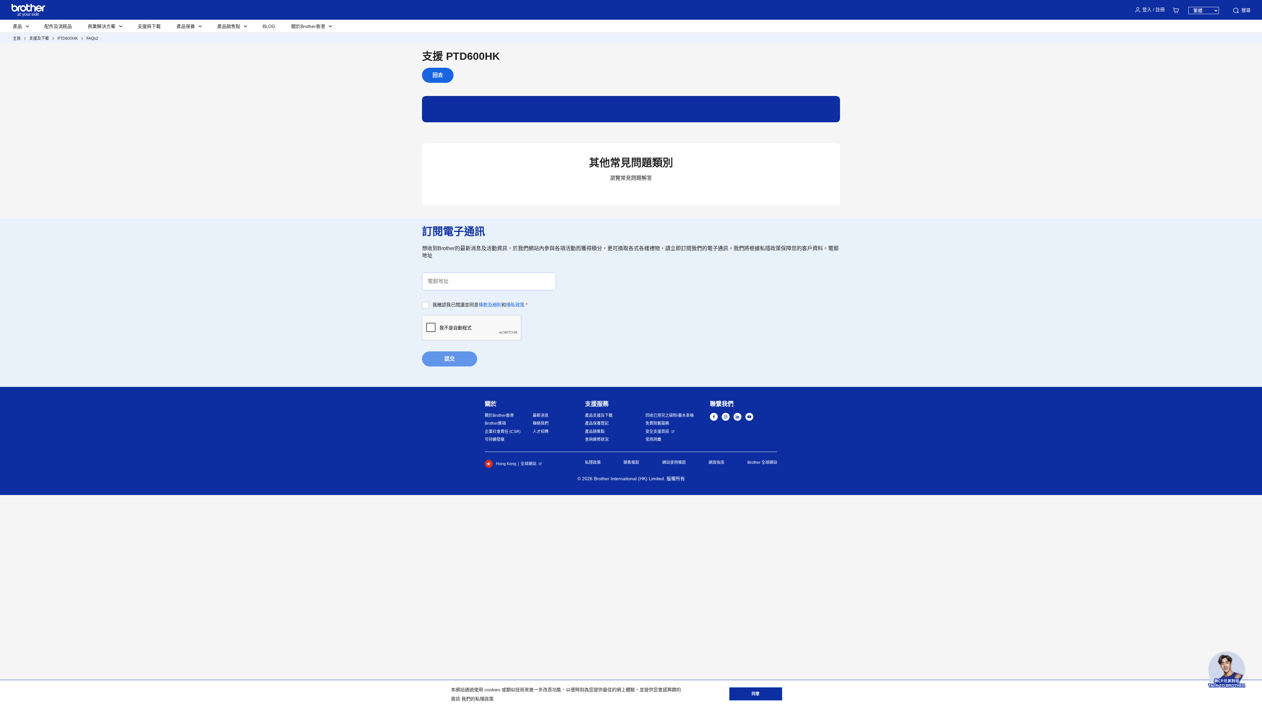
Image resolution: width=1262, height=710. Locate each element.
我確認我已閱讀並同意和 (479, 304)
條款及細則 (490, 304)
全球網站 (528, 464)
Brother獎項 (495, 423)
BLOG (269, 26)
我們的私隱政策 (477, 698)
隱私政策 (515, 304)
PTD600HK (68, 38)
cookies (492, 689)
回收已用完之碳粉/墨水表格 (669, 415)
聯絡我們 (541, 423)
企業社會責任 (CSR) (503, 431)
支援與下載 (149, 26)
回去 (437, 75)
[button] (1227, 670)
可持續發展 (494, 439)
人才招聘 (541, 431)
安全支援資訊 (657, 431)
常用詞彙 (653, 439)
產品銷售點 (595, 431)
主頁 (17, 38)
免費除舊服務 (657, 423)
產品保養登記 (597, 423)
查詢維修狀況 (597, 439)
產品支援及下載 (599, 415)
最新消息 (541, 415)
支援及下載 (39, 38)
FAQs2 (92, 38)
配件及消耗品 (58, 26)
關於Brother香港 (499, 415)
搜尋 (1245, 10)
